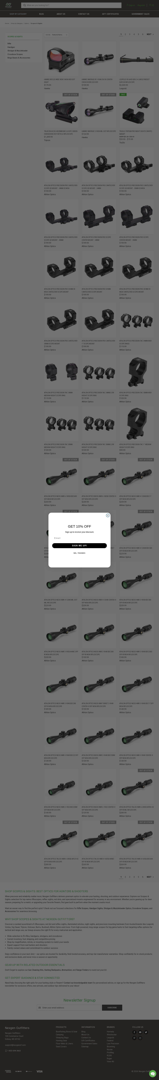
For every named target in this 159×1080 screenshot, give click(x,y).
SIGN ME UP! (79, 546)
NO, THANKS (79, 553)
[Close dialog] (107, 515)
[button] (152, 1073)
